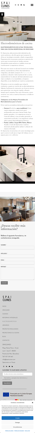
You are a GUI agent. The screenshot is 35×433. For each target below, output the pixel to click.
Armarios (5, 325)
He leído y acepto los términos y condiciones (14, 378)
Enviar (4, 283)
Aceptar (17, 418)
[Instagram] (15, 5)
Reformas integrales (10, 317)
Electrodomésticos (9, 321)
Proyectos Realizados (10, 329)
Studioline (13, 108)
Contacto (5, 340)
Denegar (17, 422)
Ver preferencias (17, 427)
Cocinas (5, 314)
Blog (4, 336)
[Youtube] (21, 5)
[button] (32, 402)
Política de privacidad (19, 430)
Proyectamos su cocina (10, 332)
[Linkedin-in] (18, 5)
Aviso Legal (27, 430)
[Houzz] (24, 5)
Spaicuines (26, 72)
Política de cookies (9, 430)
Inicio (4, 306)
